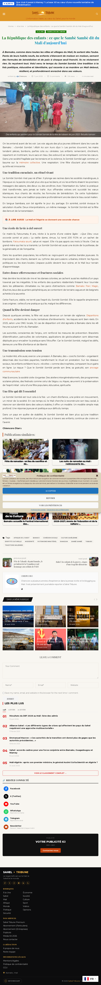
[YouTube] (19, 883)
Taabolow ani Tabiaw (56, 32)
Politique (7, 910)
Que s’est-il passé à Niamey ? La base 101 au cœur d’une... (18, 619)
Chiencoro (23, 76)
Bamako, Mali (12, 973)
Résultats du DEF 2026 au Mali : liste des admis (33, 716)
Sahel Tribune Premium (14, 922)
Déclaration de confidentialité (58, 510)
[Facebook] (5, 883)
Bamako (36, 538)
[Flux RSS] (28, 883)
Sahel (5, 896)
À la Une (7, 892)
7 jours (11, 709)
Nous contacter (10, 939)
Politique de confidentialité (15, 964)
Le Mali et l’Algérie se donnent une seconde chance (52, 219)
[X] (9, 883)
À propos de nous (11, 948)
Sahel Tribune (74, 981)
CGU (5, 967)
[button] (97, 475)
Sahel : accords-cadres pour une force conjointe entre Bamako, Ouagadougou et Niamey (51, 751)
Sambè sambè (76, 541)
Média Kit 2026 (10, 936)
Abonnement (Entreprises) (15, 929)
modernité (29, 541)
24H (4, 709)
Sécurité (7, 913)
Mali (5, 899)
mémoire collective (29, 162)
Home (11, 26)
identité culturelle (13, 541)
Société (26, 896)
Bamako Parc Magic (87, 286)
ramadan (64, 541)
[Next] (97, 599)
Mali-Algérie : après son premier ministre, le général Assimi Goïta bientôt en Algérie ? (53, 762)
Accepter (51, 490)
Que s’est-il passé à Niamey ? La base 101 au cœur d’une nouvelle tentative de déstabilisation (55, 3)
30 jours (22, 709)
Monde (6, 906)
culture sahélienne (69, 538)
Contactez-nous (50, 850)
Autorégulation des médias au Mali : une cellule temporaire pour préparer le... (50, 618)
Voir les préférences (50, 505)
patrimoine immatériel (47, 541)
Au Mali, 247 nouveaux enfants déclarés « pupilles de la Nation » (82, 641)
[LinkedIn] (23, 883)
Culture (26, 899)
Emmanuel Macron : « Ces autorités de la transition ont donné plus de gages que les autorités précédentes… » (52, 739)
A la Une (20, 26)
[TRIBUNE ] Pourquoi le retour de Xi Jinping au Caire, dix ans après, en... (50, 641)
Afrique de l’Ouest (21, 538)
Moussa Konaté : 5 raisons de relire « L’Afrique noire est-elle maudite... (82, 618)
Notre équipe (9, 952)
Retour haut (14, 981)
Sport (25, 903)
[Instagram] (14, 883)
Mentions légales (11, 961)
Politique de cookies (38, 510)
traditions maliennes (14, 545)
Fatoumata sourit (22, 241)
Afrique (6, 903)
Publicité (7, 932)
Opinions (27, 910)
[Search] (97, 14)
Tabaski (88, 541)
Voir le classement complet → (50, 773)
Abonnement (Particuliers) (15, 926)
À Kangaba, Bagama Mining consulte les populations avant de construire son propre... (17, 640)
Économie (27, 892)
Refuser (50, 498)
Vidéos (26, 906)
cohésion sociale (50, 538)
